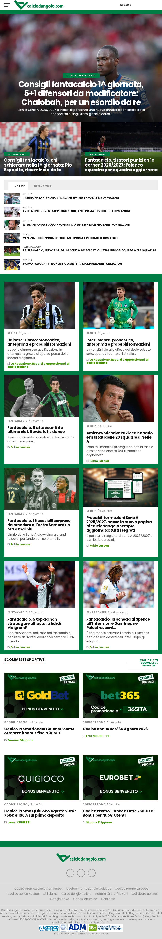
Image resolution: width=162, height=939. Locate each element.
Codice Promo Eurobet (131, 889)
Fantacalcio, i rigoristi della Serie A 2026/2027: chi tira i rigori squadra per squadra (89, 250)
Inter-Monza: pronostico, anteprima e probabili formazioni (118, 342)
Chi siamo (50, 894)
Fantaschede (96, 612)
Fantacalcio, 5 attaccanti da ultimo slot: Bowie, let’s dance (36, 430)
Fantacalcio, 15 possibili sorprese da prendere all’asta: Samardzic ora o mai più (38, 525)
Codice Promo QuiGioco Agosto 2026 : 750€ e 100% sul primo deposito (40, 813)
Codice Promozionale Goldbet (88, 889)
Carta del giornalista (76, 894)
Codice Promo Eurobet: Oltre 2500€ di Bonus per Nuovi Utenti (118, 813)
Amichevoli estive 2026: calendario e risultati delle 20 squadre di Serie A (119, 437)
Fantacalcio (17, 421)
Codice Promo (15, 722)
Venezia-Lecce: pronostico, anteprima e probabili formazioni (71, 238)
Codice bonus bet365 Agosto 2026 (115, 729)
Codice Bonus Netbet (23, 894)
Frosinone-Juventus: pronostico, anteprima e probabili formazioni (76, 211)
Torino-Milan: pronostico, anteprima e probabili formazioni (71, 198)
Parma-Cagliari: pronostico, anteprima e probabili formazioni (72, 264)
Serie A (12, 333)
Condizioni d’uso (85, 899)
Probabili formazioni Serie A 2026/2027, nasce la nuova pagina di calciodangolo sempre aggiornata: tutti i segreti (119, 524)
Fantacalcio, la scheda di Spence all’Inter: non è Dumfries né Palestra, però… (118, 623)
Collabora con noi (145, 894)
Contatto (108, 899)
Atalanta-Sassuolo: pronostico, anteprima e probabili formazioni (76, 225)
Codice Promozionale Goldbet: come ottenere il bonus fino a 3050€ (39, 731)
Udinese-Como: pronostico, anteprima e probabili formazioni (39, 342)
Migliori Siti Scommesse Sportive (149, 663)
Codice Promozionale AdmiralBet (38, 889)
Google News (60, 899)
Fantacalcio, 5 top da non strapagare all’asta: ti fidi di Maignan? (34, 623)
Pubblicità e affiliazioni (111, 894)
